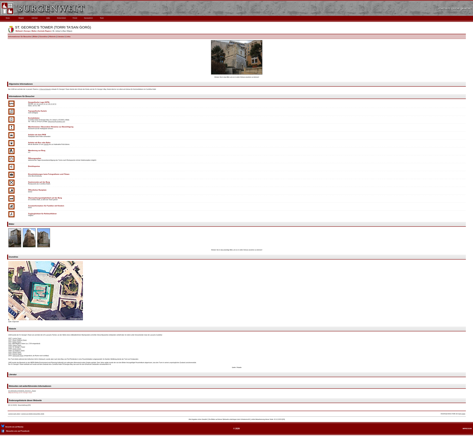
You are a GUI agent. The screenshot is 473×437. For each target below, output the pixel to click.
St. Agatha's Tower (18, 350)
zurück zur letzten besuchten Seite (32, 414)
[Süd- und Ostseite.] (44, 247)
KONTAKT (467, 9)
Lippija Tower (16, 338)
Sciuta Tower (16, 349)
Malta (34, 31)
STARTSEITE (444, 9)
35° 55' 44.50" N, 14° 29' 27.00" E (45, 104)
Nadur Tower (16, 342)
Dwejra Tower (17, 354)
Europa (27, 31)
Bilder (35, 37)
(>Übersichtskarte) (45, 89)
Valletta (46, 144)
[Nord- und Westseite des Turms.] (15, 247)
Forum (75, 18)
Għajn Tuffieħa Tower (19, 340)
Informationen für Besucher (19, 37)
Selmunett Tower (18, 356)
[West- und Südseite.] (29, 247)
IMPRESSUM (467, 428)
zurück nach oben (14, 414)
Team (102, 18)
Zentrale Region (45, 31)
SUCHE (456, 9)
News (8, 18)
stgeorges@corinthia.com (56, 121)
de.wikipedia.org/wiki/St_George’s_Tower (22, 391)
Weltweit (19, 31)
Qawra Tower (16, 345)
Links (48, 18)
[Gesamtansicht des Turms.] (236, 74)
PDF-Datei (461, 414)
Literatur (60, 37)
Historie (52, 37)
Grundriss (43, 37)
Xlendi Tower (16, 352)
